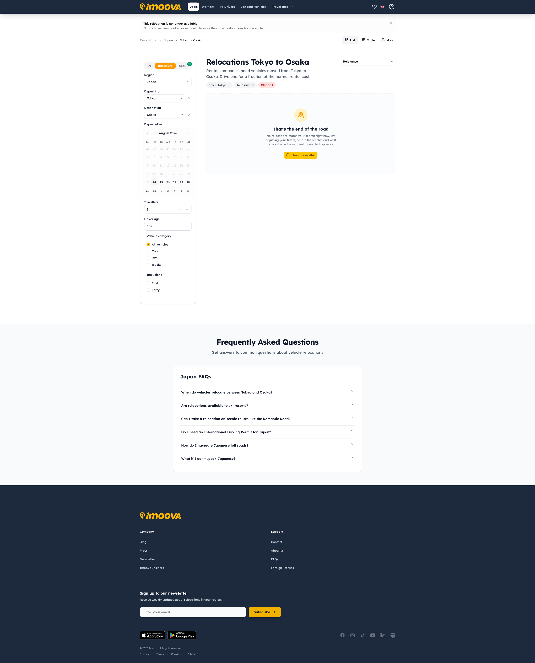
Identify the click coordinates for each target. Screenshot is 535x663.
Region (149, 75)
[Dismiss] (391, 22)
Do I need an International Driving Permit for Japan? (226, 432)
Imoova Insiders (152, 568)
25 (161, 182)
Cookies (176, 654)
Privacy (144, 654)
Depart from (153, 91)
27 (174, 182)
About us (277, 550)
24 (154, 182)
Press (144, 550)
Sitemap (193, 654)
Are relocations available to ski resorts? (214, 405)
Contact (276, 542)
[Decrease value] (180, 209)
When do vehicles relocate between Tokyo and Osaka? (226, 392)
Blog (143, 542)
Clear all (267, 85)
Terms (160, 654)
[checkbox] (148, 283)
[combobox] (168, 82)
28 (181, 182)
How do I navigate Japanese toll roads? (214, 445)
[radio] (148, 244)
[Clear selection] (189, 98)
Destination (152, 108)
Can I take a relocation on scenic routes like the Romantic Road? (235, 419)
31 (154, 191)
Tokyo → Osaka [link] (191, 40)
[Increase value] (187, 209)
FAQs (274, 559)
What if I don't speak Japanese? (208, 458)
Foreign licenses (282, 568)
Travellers (151, 202)
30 (147, 191)
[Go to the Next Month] (188, 133)
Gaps (185, 65)
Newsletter (147, 559)
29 (188, 182)
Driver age (152, 219)
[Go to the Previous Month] (147, 133)
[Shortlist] (374, 7)
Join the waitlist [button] (303, 155)
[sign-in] (392, 7)
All (149, 65)
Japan (168, 40)
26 (168, 182)
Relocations (148, 40)
